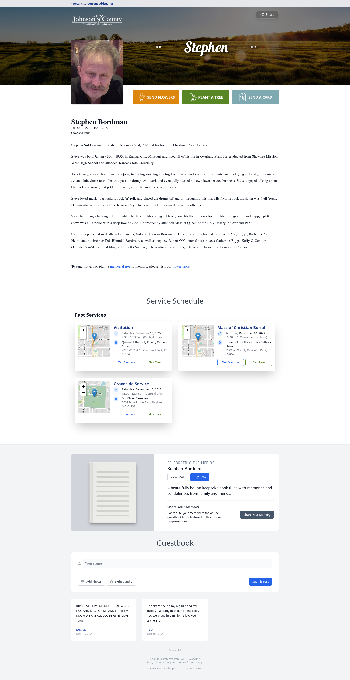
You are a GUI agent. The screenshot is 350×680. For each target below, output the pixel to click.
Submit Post (260, 581)
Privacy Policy (163, 662)
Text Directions (126, 362)
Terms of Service (186, 662)
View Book (177, 477)
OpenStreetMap (179, 668)
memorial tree (120, 266)
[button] (94, 337)
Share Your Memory (257, 515)
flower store (181, 266)
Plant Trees (155, 362)
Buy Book (200, 477)
